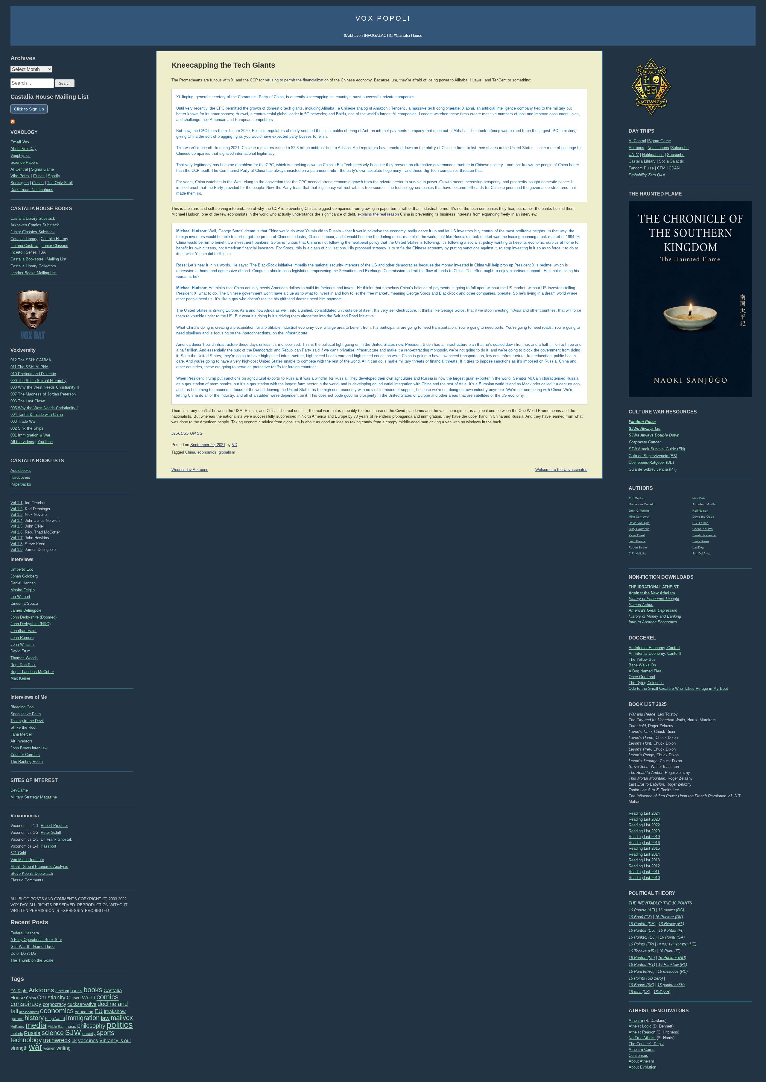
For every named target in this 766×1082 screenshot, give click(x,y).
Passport (48, 846)
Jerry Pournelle (639, 529)
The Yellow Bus (642, 659)
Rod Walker (637, 498)
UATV (634, 154)
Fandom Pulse (641, 168)
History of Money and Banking (655, 616)
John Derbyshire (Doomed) (33, 617)
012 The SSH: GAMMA (30, 360)
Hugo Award (55, 1019)
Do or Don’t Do (23, 953)
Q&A (647, 175)
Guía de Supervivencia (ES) (653, 456)
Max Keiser (20, 678)
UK (74, 1041)
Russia (32, 1033)
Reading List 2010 (644, 877)
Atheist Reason (642, 1032)
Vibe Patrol (20, 176)
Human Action (641, 604)
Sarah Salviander (704, 535)
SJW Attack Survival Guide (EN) (657, 449)
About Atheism (641, 1061)
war (35, 1046)
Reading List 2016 (644, 842)
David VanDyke (639, 523)
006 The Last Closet (27, 401)
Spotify (54, 176)
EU (99, 1011)
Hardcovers (20, 477)
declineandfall (29, 1012)
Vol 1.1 (16, 503)
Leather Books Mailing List (33, 273)
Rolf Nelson (700, 510)
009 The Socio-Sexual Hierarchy (38, 380)
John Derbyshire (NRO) (30, 624)
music (71, 1026)
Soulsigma (19, 183)
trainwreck (56, 1040)
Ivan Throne (637, 541)
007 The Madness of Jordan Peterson (43, 394)
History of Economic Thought (654, 598)
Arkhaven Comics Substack (34, 225)
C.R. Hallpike (637, 553)
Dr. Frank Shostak (56, 839)
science (53, 1032)
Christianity (51, 997)
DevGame (19, 790)
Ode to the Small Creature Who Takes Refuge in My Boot (678, 688)
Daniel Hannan (23, 583)
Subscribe (680, 148)
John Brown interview (28, 748)
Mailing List (56, 259)
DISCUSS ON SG (187, 433)
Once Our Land (642, 677)
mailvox (122, 1018)
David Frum (20, 651)
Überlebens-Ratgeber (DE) (651, 462)
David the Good (703, 516)
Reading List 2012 (644, 866)
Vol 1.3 (16, 514)
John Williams (22, 644)
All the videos (22, 442)
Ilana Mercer (21, 734)
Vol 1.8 (16, 544)
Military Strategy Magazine (33, 797)
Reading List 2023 (644, 819)
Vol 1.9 (16, 549)
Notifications (658, 148)
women (49, 1048)
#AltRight (19, 990)
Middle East (56, 1026)
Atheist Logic (640, 1026)
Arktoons (636, 148)
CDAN (674, 168)
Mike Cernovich (639, 516)
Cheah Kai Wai (702, 529)
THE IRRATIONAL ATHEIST (654, 587)
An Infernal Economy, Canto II (655, 653)
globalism (227, 452)
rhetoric (16, 1034)
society (88, 1033)
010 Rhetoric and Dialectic (33, 374)
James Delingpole (25, 610)
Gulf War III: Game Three (32, 946)
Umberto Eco (21, 569)
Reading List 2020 (644, 831)
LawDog (698, 547)
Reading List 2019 (644, 836)
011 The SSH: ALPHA (29, 367)
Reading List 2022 (644, 825)
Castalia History (54, 239)
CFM (661, 168)
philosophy (91, 1025)
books (92, 990)
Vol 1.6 (16, 532)
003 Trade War (23, 421)
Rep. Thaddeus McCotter (32, 671)
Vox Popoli (383, 18)
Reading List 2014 (644, 854)
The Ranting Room (26, 761)
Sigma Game (659, 141)
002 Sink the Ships (26, 428)
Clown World (81, 998)
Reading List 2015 (644, 848)
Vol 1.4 (16, 520)
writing (64, 1048)
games (16, 1018)
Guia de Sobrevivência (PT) (653, 469)
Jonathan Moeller (704, 504)
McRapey (17, 1026)
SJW (73, 1032)
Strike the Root (23, 727)
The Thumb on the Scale (31, 960)
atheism (62, 991)
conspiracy (26, 1003)
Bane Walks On (642, 665)
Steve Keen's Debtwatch (31, 873)
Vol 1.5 (16, 526)
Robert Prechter (54, 825)
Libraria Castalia (24, 245)
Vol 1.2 (16, 509)
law (105, 1018)
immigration (83, 1018)
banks (76, 990)
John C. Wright (639, 510)
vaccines (88, 1040)
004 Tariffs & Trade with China (36, 414)
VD (234, 445)
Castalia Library (642, 161)
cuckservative (81, 1004)
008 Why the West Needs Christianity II (44, 387)
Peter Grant (637, 535)
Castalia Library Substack (32, 218)
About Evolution (642, 1067)
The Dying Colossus (646, 683)
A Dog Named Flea (645, 671)
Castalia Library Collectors (33, 266)
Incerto (16, 252)
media (36, 1025)
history (34, 1018)
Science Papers (24, 162)
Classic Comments (26, 880)
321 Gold (18, 853)
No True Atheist (642, 1038)
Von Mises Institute (27, 859)
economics (57, 1011)
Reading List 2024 (644, 813)
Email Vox (19, 142)
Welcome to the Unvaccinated (561, 470)
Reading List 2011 (644, 871)
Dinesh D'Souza (24, 603)
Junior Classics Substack (32, 232)
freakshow (115, 1011)
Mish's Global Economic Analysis (39, 866)
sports (105, 1032)
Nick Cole (698, 498)
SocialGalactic (671, 161)
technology (26, 1040)
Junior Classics (55, 245)
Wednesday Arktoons (189, 470)
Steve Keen (700, 541)
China (31, 998)
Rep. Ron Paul (23, 665)
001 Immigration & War (30, 435)
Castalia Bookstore (26, 259)
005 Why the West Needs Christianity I (44, 408)
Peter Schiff (51, 832)
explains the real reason (378, 214)
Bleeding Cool (22, 707)
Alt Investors (21, 741)
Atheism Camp (641, 1049)
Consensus (638, 1055)
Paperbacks (20, 484)
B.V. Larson (700, 523)
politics (120, 1025)
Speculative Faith (25, 714)
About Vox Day (23, 148)
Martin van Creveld (641, 504)
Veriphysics (20, 155)
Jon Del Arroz (701, 553)
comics (107, 997)
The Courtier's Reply (646, 1044)
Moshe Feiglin (22, 590)
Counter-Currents (25, 754)
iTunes (39, 176)
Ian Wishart (20, 596)
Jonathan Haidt (23, 630)
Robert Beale (638, 547)
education (84, 1011)
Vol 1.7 (16, 538)
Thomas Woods (24, 658)
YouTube (45, 442)
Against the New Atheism (652, 593)
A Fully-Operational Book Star (36, 939)
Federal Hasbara (24, 933)
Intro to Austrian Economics (653, 622)
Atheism (636, 1020)
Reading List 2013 (644, 860)
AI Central (637, 141)
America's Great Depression (653, 610)
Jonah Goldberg (24, 576)
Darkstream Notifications (31, 189)
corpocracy (54, 1004)
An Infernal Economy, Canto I (654, 647)
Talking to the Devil (27, 721)
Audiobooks (20, 470)
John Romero (22, 637)
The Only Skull (60, 183)
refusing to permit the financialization (297, 80)
